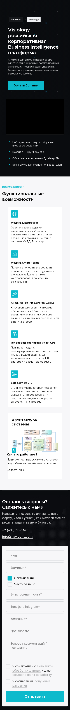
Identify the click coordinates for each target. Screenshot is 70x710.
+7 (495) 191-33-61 (15, 530)
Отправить (35, 696)
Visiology (33, 19)
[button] (35, 462)
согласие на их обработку (32, 675)
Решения (16, 19)
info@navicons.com (17, 536)
